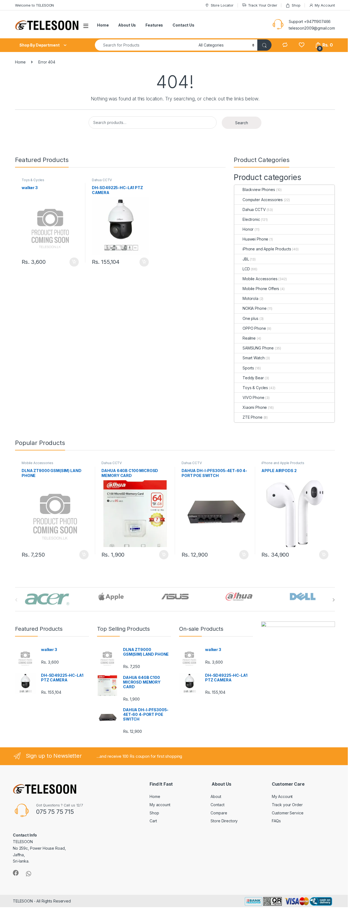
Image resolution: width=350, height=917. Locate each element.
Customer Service (288, 813)
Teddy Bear (253, 377)
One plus (250, 318)
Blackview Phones (259, 189)
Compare (219, 813)
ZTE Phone (252, 417)
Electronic (251, 219)
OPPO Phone (254, 328)
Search (241, 122)
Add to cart (74, 262)
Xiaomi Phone (255, 407)
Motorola (250, 298)
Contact (217, 804)
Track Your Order (262, 5)
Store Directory (224, 820)
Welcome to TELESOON (34, 5)
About (216, 796)
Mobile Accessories (260, 278)
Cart (153, 820)
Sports (248, 368)
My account (160, 804)
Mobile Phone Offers (261, 288)
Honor (248, 229)
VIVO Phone (253, 397)
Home (103, 25)
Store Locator (222, 5)
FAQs (276, 820)
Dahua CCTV (102, 180)
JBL (246, 259)
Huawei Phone (255, 239)
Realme (249, 338)
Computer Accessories (263, 199)
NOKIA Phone (254, 308)
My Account (325, 5)
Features (154, 25)
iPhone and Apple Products (267, 249)
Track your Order (287, 804)
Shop (296, 5)
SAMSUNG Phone (258, 348)
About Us (127, 25)
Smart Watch (253, 357)
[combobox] (145, 45)
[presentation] (333, 600)
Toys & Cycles (33, 180)
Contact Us (183, 25)
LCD (246, 269)
